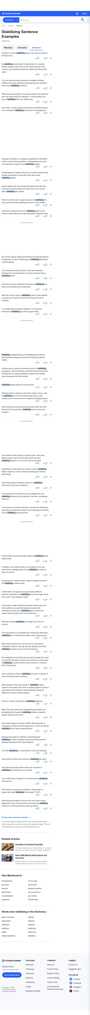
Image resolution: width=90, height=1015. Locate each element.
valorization (32, 884)
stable (4, 932)
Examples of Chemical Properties (29, 844)
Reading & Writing (33, 991)
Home (3, 25)
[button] (77, 13)
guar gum (5, 884)
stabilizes (5, 928)
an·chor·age (32, 881)
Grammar (29, 977)
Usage (28, 986)
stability (31, 917)
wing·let (5, 888)
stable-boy (32, 932)
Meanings (8, 47)
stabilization (6, 892)
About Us (50, 964)
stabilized (5, 924)
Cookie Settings (53, 977)
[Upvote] (38, 58)
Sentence (11, 25)
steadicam (6, 899)
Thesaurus (30, 969)
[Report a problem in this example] (51, 58)
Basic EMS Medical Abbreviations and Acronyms (31, 856)
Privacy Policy (52, 969)
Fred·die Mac (33, 899)
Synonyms (22, 47)
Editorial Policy (53, 973)
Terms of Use (52, 982)
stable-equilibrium (9, 935)
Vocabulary (30, 982)
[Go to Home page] (11, 14)
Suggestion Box (75, 969)
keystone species (34, 888)
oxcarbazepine (7, 896)
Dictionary (30, 964)
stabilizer (31, 924)
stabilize (31, 921)
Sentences (9, 20)
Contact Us (73, 964)
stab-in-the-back (8, 917)
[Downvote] (46, 58)
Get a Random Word (11, 975)
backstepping (7, 881)
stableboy (32, 935)
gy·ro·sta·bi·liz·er (34, 892)
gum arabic (32, 896)
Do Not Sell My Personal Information (55, 987)
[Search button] (83, 20)
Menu (84, 14)
